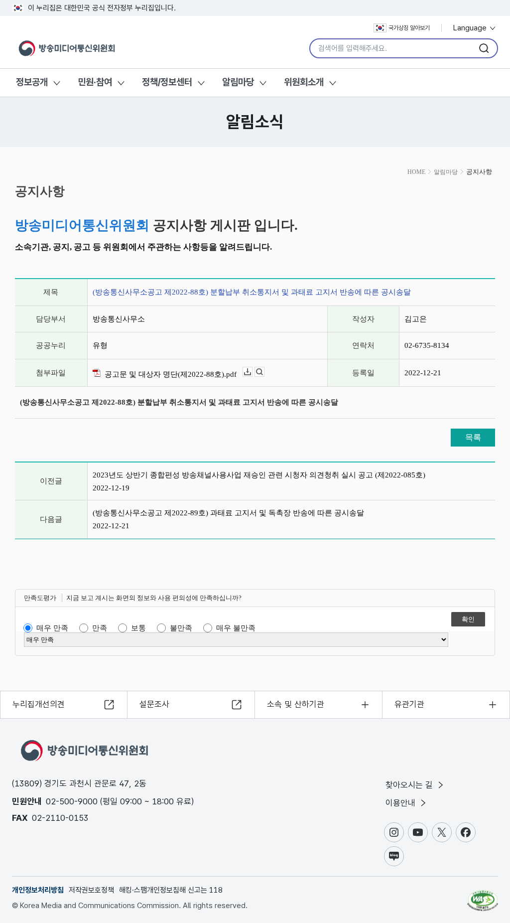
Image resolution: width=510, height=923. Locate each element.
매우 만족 (52, 628)
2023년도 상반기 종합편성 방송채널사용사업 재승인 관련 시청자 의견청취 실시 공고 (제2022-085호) (259, 475)
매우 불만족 (235, 628)
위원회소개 (304, 82)
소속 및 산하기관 (295, 704)
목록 (473, 437)
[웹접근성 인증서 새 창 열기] (482, 896)
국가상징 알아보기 (409, 27)
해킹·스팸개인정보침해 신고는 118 (171, 890)
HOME (416, 171)
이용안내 (401, 803)
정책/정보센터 (167, 82)
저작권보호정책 (91, 890)
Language (471, 27)
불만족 (181, 628)
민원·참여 (95, 82)
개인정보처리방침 (38, 890)
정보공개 (32, 82)
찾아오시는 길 (410, 785)
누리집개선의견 (38, 704)
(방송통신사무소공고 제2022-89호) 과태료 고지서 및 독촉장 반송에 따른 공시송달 (228, 513)
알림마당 (238, 82)
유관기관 (409, 704)
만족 (99, 628)
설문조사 (154, 704)
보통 (138, 628)
